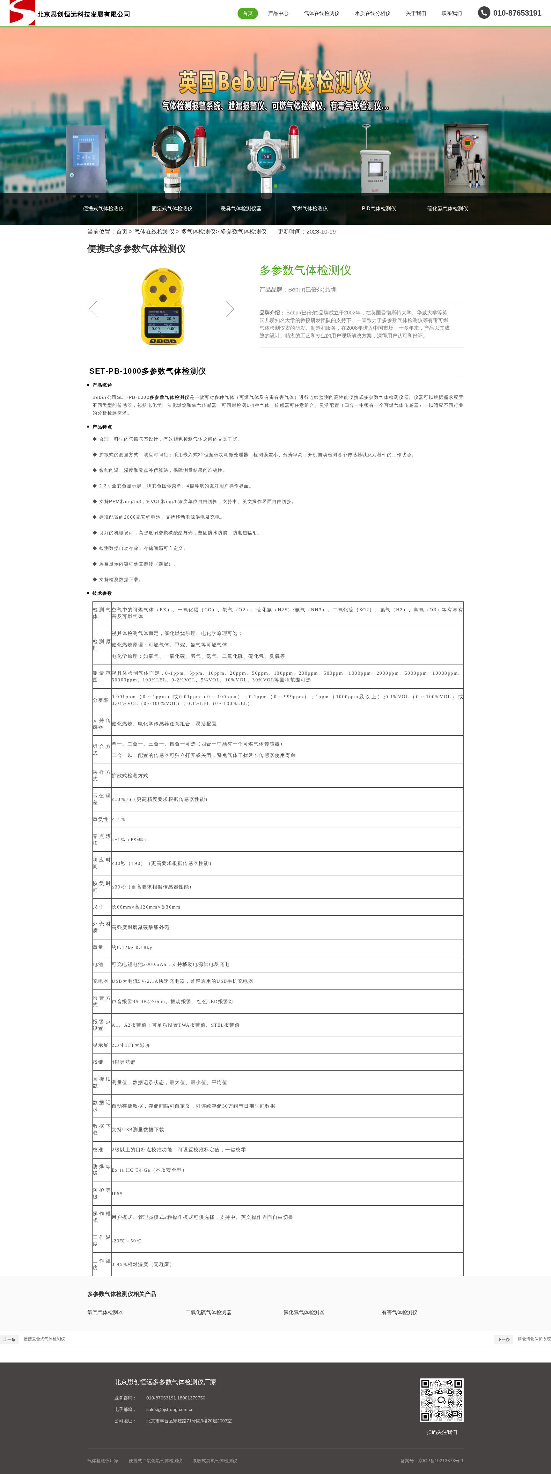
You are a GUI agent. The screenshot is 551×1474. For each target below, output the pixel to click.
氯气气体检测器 (105, 1312)
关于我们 (416, 13)
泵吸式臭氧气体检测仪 (215, 1460)
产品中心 (278, 13)
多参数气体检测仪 (244, 231)
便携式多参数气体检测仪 (376, 397)
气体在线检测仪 (322, 13)
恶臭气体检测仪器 (241, 208)
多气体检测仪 (198, 231)
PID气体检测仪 (379, 208)
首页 (248, 13)
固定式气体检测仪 (172, 208)
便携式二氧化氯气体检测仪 (155, 1460)
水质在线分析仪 (373, 13)
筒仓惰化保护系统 (534, 1338)
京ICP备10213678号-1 (441, 1460)
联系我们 (452, 13)
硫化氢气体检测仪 (447, 208)
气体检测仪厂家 (103, 1460)
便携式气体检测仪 (103, 208)
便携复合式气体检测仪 (44, 1338)
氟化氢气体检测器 (303, 1312)
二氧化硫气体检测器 (208, 1312)
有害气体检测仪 (399, 1312)
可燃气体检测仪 (310, 208)
